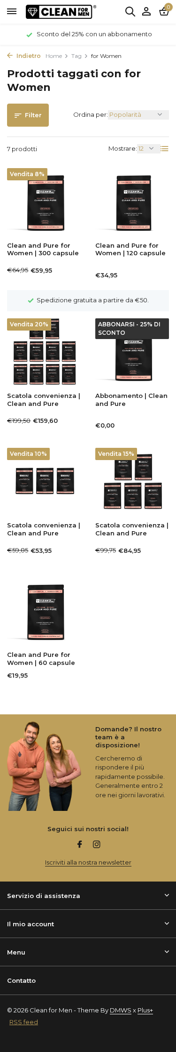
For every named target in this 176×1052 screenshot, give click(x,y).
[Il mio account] (146, 12)
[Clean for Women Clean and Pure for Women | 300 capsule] (44, 201)
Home (54, 55)
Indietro (28, 55)
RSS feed (23, 1022)
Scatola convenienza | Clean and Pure (43, 399)
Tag (76, 55)
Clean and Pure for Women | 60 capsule (41, 658)
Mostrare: (122, 148)
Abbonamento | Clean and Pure (131, 399)
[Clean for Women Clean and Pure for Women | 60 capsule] (44, 610)
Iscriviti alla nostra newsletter (88, 862)
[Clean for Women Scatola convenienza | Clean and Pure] (44, 351)
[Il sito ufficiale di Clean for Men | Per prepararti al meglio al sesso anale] (61, 11)
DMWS (120, 1010)
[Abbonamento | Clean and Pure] (132, 351)
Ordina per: (90, 114)
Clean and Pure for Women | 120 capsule (130, 249)
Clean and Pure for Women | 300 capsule (43, 249)
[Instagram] (96, 845)
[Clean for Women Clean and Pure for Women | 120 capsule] (132, 201)
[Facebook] (80, 845)
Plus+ (145, 1010)
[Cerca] (130, 11)
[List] (165, 149)
